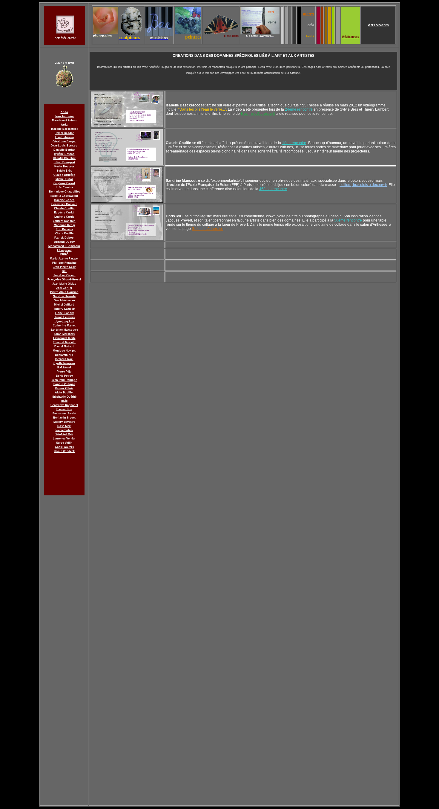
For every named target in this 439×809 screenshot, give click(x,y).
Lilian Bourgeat (64, 162)
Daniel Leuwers (64, 317)
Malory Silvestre (64, 421)
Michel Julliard (64, 304)
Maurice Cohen (64, 200)
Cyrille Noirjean (64, 363)
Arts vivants (378, 25)
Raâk (64, 400)
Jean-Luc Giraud (64, 275)
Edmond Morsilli (64, 342)
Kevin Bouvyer (64, 166)
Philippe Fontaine (64, 262)
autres (308, 14)
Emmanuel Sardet (64, 413)
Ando (64, 112)
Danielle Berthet (64, 149)
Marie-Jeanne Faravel (64, 258)
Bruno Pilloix (64, 388)
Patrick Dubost (64, 237)
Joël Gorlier (64, 287)
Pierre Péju (64, 371)
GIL (64, 271)
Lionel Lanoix (64, 313)
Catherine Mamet (64, 325)
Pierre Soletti (64, 430)
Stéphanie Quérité (64, 396)
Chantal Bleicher (64, 158)
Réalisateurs (350, 36)
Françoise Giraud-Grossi (64, 279)
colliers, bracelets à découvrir (363, 185)
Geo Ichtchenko (64, 300)
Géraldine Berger (64, 141)
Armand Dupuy (64, 241)
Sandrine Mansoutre (64, 329)
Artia (64, 124)
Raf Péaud (64, 367)
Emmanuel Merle (64, 338)
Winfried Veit (64, 434)
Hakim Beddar (64, 133)
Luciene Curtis (64, 216)
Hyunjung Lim (64, 321)
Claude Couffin (64, 208)
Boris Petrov (64, 375)
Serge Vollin (64, 442)
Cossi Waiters (64, 446)
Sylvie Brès (64, 170)
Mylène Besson (64, 153)
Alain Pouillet (64, 392)
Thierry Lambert (64, 308)
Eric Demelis (64, 229)
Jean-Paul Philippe (64, 379)
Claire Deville (64, 233)
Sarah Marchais (64, 333)
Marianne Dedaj (64, 225)
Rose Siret (64, 426)
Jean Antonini (64, 116)
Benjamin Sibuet (64, 417)
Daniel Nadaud (64, 346)
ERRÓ (64, 254)
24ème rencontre (299, 109)
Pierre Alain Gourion (64, 292)
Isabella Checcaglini (64, 195)
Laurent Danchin (64, 220)
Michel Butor (64, 179)
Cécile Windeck (64, 451)
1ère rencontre (294, 143)
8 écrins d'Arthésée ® (258, 114)
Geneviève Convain (64, 204)
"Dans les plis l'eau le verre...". (202, 109)
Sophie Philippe (64, 384)
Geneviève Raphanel (64, 405)
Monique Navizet (64, 350)
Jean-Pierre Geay (64, 266)
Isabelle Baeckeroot (64, 128)
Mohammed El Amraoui (64, 246)
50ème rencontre (348, 220)
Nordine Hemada (64, 296)
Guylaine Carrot (64, 183)
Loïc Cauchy (64, 187)
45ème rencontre (273, 189)
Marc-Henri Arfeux (64, 120)
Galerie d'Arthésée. (207, 229)
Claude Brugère (64, 174)
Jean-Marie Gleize (64, 283)
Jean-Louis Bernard (64, 145)
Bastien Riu (64, 409)
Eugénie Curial (64, 212)
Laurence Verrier (64, 438)
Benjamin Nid (64, 354)
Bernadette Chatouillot (64, 191)
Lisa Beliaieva (64, 137)
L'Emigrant (64, 250)
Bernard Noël (64, 359)
